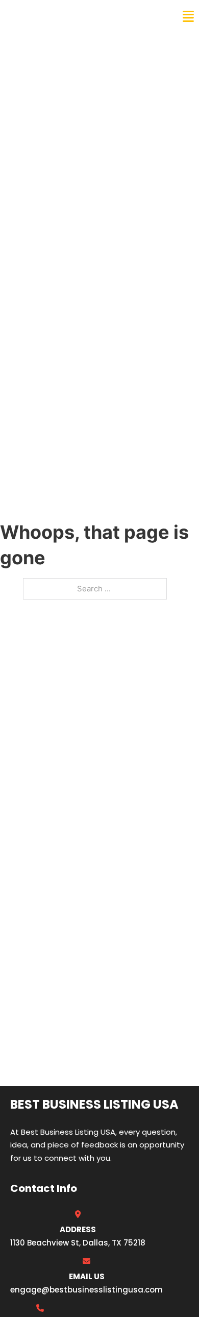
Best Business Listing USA (76, 16)
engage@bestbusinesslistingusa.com (86, 1289)
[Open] (188, 16)
